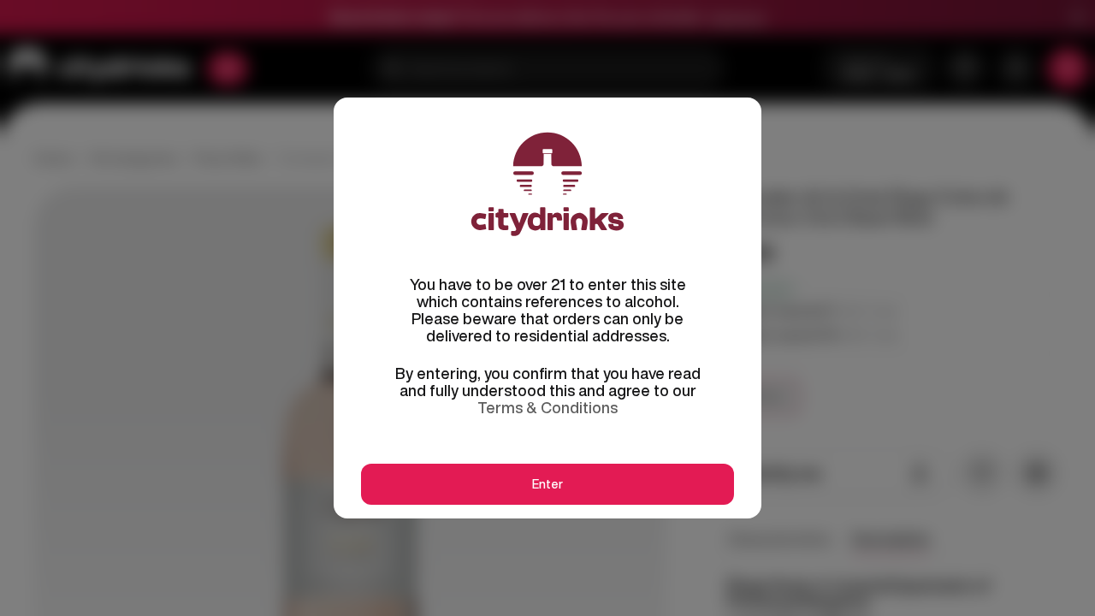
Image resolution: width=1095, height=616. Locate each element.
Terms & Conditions (547, 407)
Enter (547, 484)
